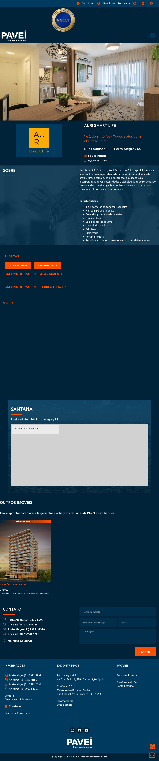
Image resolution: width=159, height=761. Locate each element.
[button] (152, 35)
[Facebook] (79, 730)
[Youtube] (86, 730)
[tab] (18, 265)
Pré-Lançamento (25, 521)
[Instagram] (72, 730)
